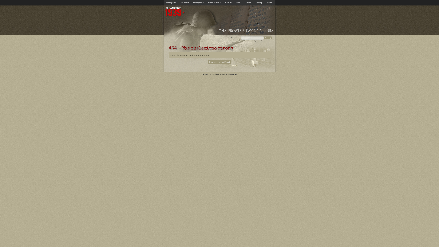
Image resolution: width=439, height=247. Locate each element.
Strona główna (171, 3)
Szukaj (268, 38)
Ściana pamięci (198, 3)
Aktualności (185, 3)
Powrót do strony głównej (219, 62)
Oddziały (228, 3)
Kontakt (269, 3)
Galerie (248, 3)
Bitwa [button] (238, 3)
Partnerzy (259, 3)
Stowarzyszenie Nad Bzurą (217, 74)
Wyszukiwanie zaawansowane (263, 41)
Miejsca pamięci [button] (214, 3)
